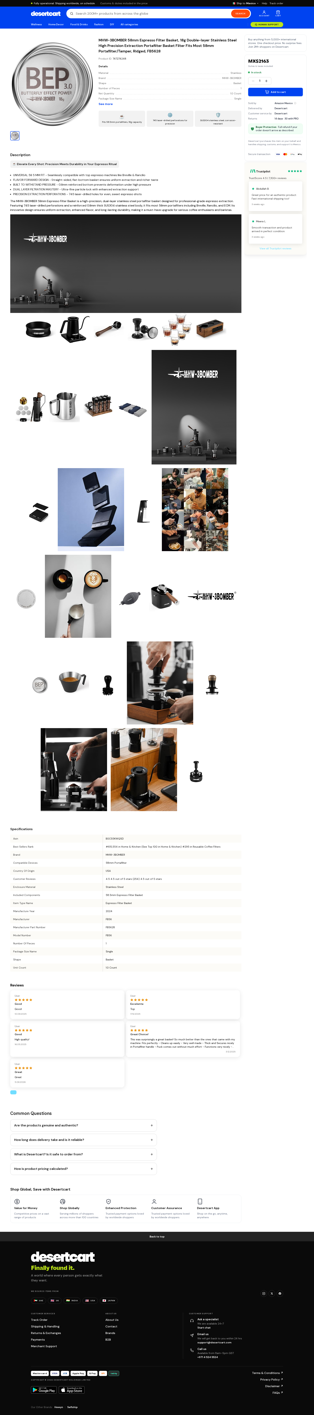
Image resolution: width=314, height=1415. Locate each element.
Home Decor (56, 24)
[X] (272, 1293)
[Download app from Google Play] (44, 1390)
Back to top (157, 1236)
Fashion (98, 24)
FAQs (278, 1393)
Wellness (36, 24)
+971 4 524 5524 (207, 1357)
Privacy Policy (271, 1379)
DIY (112, 24)
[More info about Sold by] (295, 103)
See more (106, 104)
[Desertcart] (45, 13)
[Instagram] (263, 1293)
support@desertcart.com (214, 1342)
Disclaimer (274, 1386)
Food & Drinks (79, 24)
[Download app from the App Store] (72, 1390)
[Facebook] (280, 1293)
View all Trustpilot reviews (275, 248)
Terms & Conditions (267, 1373)
